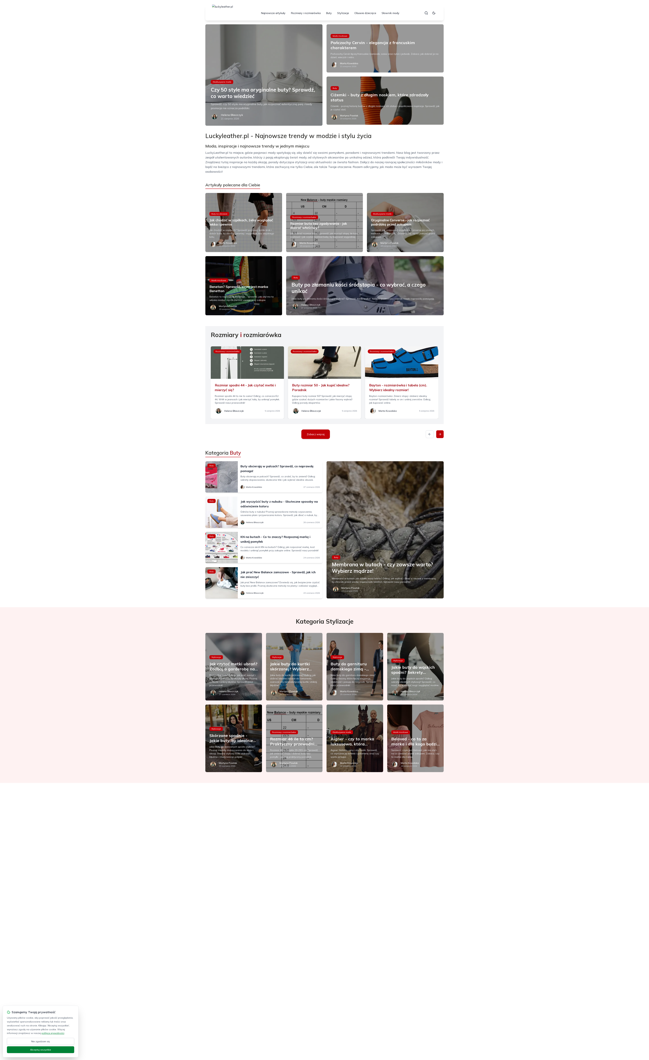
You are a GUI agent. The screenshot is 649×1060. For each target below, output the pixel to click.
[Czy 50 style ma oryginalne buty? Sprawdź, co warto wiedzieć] (263, 75)
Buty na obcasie (219, 214)
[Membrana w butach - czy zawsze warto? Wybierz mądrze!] (385, 529)
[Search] (426, 13)
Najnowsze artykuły (273, 13)
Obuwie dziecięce (365, 13)
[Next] (440, 434)
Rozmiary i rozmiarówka (306, 13)
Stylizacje (343, 13)
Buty (329, 13)
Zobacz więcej (315, 434)
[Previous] (430, 434)
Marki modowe (340, 36)
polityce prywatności (53, 1033)
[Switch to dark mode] (434, 13)
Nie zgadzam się (40, 1041)
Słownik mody (390, 13)
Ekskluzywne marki (222, 82)
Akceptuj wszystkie (40, 1049)
